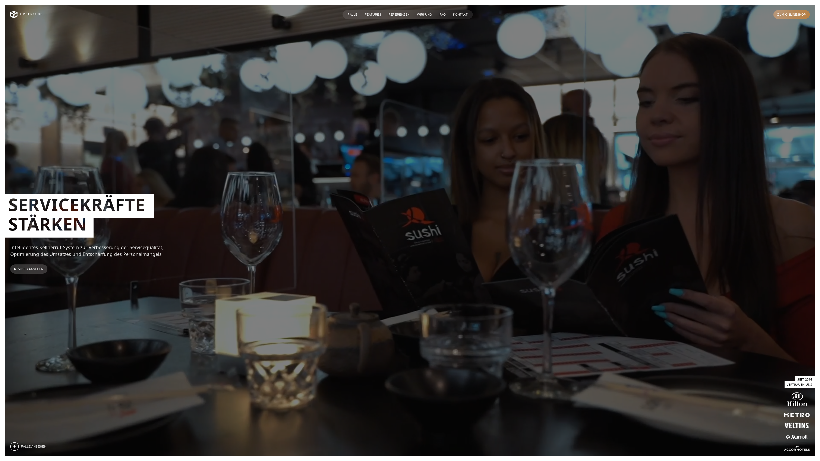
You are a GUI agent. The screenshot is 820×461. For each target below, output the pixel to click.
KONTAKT (460, 14)
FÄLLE (352, 14)
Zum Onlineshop (791, 14)
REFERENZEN (399, 14)
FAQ (442, 14)
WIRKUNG (424, 14)
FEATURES (373, 14)
